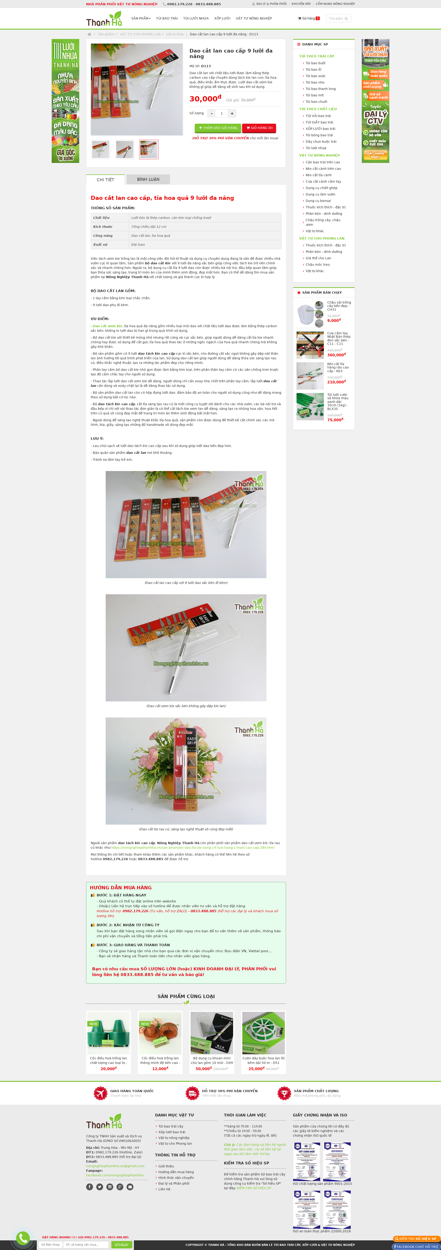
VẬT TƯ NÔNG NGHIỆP (254, 18)
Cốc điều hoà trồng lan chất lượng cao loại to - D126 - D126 (108, 1062)
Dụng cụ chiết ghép (321, 188)
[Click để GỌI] (22, 1238)
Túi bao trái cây (170, 1126)
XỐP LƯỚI (222, 18)
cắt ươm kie (111, 326)
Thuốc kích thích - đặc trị (326, 207)
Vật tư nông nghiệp (173, 1138)
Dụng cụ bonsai (318, 201)
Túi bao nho (315, 82)
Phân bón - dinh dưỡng (324, 213)
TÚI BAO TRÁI (167, 18)
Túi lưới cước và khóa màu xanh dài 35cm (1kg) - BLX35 (337, 402)
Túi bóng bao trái (319, 135)
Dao (97, 326)
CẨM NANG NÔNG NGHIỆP (335, 4)
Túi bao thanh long (321, 89)
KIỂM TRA (418, 1239)
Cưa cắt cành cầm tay (323, 181)
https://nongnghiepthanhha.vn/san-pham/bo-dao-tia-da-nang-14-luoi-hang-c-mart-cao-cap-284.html (192, 847)
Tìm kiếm (339, 18)
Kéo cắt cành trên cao (323, 168)
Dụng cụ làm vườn (320, 194)
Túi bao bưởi (315, 63)
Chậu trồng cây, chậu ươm (323, 222)
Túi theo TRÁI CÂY (316, 56)
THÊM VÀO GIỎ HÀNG (220, 128)
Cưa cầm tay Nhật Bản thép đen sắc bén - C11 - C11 (339, 338)
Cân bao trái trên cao (323, 162)
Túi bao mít (315, 95)
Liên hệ (164, 1189)
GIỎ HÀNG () (262, 128)
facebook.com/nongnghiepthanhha (115, 1175)
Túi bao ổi (313, 69)
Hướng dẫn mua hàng (176, 1172)
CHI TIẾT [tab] (105, 179)
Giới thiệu (166, 1166)
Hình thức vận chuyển (176, 1178)
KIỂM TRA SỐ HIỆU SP (254, 1188)
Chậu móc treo (318, 264)
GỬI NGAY (121, 1245)
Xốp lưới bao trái (171, 1132)
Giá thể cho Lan (318, 258)
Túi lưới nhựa (316, 148)
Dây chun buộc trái (321, 141)
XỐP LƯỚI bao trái (320, 129)
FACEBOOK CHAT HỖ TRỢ (417, 1247)
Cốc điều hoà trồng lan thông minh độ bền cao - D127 (160, 1062)
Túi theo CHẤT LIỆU (318, 109)
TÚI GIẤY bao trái (319, 122)
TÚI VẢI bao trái (318, 116)
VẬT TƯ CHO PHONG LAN (140, 34)
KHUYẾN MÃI (301, 4)
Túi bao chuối (316, 101)
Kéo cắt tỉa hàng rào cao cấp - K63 (338, 367)
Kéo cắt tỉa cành (319, 175)
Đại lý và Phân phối (173, 1183)
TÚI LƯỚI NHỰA (196, 18)
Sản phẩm (106, 34)
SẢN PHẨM (139, 18)
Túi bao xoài (315, 76)
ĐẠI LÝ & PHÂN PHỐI (272, 4)
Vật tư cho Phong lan (175, 1143)
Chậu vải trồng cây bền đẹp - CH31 (339, 306)
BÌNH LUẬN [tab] (148, 179)
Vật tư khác (175, 34)
